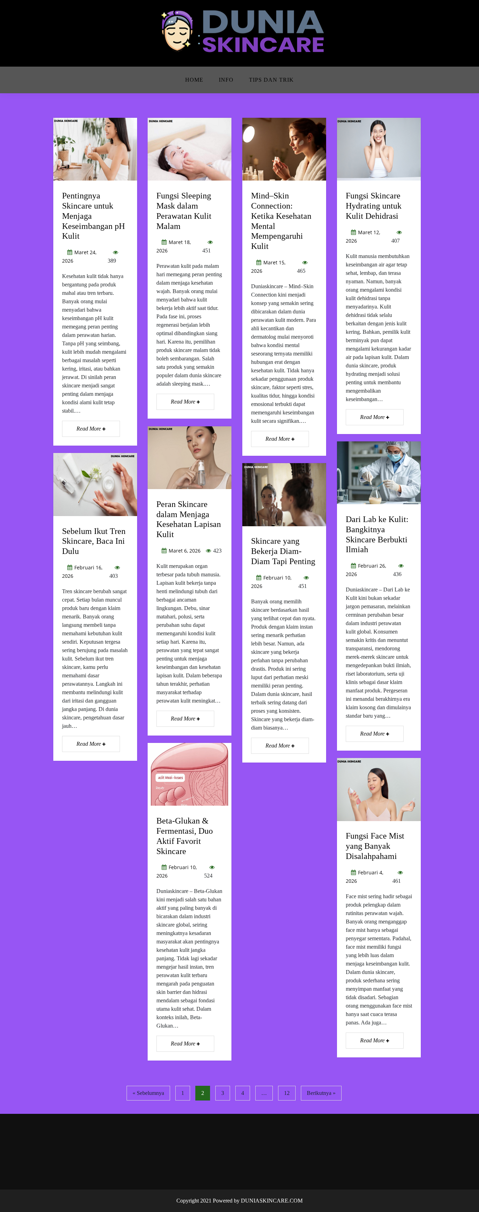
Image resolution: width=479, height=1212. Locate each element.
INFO (226, 80)
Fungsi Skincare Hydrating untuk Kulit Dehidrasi (374, 206)
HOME (194, 80)
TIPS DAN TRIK (271, 80)
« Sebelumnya (148, 1093)
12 (287, 1093)
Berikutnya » (321, 1093)
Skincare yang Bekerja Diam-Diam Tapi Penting (283, 551)
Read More (89, 429)
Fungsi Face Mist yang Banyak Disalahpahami (375, 846)
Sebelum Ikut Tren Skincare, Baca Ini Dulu (94, 541)
